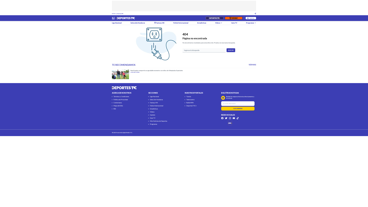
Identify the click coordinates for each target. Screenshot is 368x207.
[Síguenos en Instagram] (230, 118)
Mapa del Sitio (118, 106)
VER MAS (252, 65)
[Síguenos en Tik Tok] (238, 118)
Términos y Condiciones (121, 96)
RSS (114, 109)
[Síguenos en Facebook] (222, 118)
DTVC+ (114, 13)
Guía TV (234, 23)
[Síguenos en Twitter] (226, 118)
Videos (217, 23)
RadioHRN (190, 103)
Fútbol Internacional (180, 23)
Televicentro (190, 99)
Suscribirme (237, 108)
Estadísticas (201, 23)
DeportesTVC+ (191, 106)
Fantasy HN (120, 13)
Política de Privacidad (120, 99)
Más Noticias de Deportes (158, 121)
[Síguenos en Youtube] (234, 118)
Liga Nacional (117, 23)
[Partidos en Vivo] (214, 18)
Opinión (152, 115)
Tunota (188, 96)
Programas (250, 23)
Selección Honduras (138, 23)
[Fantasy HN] (233, 18)
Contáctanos (117, 103)
